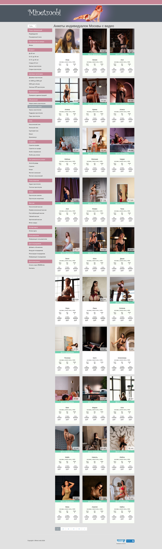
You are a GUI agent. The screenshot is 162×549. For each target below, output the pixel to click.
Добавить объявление (36, 247)
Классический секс (34, 124)
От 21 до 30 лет (34, 56)
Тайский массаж (34, 216)
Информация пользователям (38, 239)
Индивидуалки (33, 34)
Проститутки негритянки (36, 198)
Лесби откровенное (35, 152)
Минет (31, 134)
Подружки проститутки (36, 113)
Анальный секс (33, 127)
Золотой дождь (33, 163)
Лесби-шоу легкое (34, 155)
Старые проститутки (35, 69)
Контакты (32, 268)
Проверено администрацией (38, 95)
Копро (31, 169)
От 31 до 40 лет (34, 60)
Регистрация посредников (37, 253)
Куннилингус (33, 137)
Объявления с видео (35, 106)
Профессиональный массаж (37, 210)
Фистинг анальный (34, 173)
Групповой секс (33, 131)
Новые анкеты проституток (37, 103)
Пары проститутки (34, 116)
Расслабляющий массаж (36, 213)
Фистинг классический (36, 176)
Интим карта (33, 231)
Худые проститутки (35, 184)
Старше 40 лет (33, 63)
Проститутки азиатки (35, 195)
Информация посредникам (37, 257)
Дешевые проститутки (35, 77)
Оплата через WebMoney (37, 265)
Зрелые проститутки (35, 66)
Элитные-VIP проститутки (37, 87)
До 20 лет (32, 53)
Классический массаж (35, 207)
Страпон (31, 166)
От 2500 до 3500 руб (35, 81)
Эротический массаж (35, 219)
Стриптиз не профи (35, 148)
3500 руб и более (34, 84)
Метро (31, 45)
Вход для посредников (36, 250)
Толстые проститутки (35, 187)
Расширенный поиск (35, 37)
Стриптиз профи (34, 145)
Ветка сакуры (33, 223)
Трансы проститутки (35, 110)
